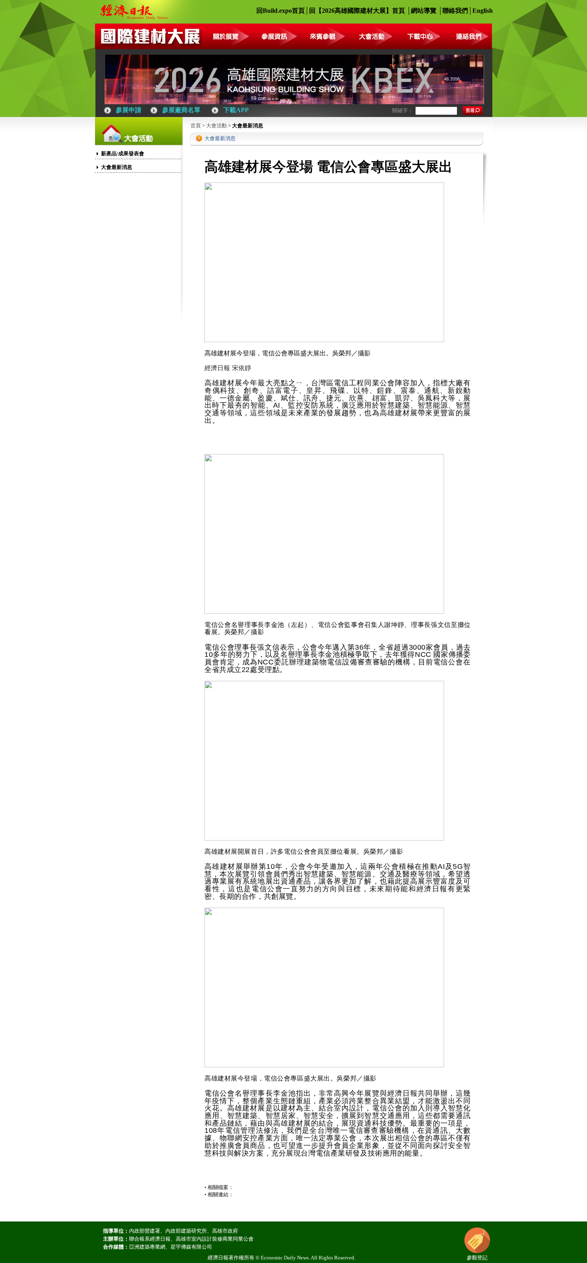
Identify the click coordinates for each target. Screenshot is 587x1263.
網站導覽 (423, 10)
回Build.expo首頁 (280, 10)
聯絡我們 (455, 10)
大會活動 (216, 126)
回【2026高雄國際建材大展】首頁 (357, 10)
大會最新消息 (116, 167)
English (482, 10)
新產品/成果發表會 (122, 154)
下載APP (236, 110)
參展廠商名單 (181, 110)
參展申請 (128, 110)
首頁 (195, 126)
